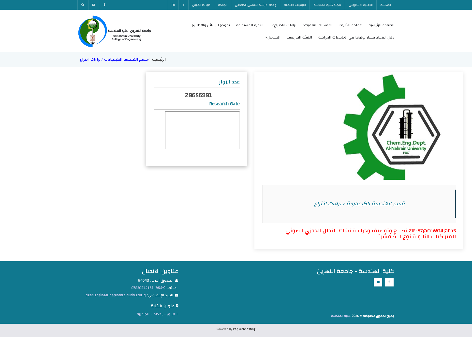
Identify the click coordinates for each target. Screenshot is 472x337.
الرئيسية (159, 59)
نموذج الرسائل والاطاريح (211, 25)
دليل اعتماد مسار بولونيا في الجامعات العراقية (356, 37)
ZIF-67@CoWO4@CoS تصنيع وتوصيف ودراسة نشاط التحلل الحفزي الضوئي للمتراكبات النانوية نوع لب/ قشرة (370, 233)
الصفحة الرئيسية (382, 25)
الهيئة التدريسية (299, 37)
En (173, 5)
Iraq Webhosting (244, 329)
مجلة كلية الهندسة (327, 5)
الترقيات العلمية (295, 5)
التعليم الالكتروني (361, 5)
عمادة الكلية (351, 25)
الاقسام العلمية (319, 25)
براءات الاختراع (285, 25)
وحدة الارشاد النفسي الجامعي (255, 5)
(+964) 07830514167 (148, 288)
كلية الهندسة (341, 316)
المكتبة (385, 5)
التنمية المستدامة (250, 25)
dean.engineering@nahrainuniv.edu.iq (116, 295)
